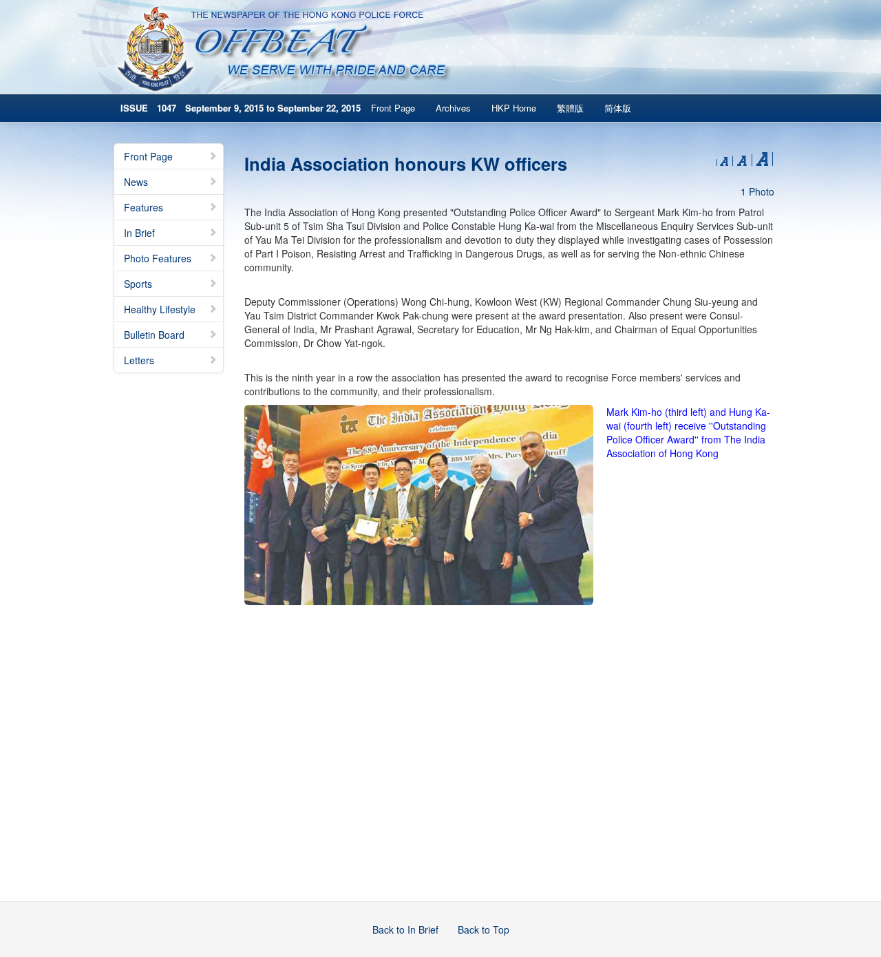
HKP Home (513, 107)
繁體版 (570, 107)
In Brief (139, 233)
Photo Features (157, 258)
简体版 (617, 107)
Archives (453, 107)
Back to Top (483, 929)
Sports (138, 284)
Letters (139, 360)
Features (143, 207)
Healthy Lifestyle (159, 309)
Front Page (393, 107)
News (136, 182)
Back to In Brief (405, 929)
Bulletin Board (154, 334)
